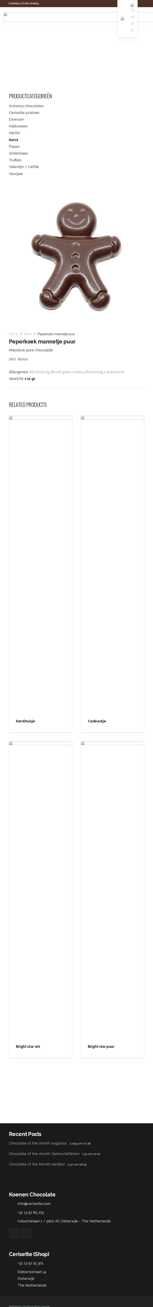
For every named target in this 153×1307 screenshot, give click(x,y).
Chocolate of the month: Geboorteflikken (44, 1154)
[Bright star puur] (112, 889)
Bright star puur (101, 1046)
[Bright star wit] (40, 889)
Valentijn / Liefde (24, 167)
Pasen (14, 146)
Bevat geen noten (67, 372)
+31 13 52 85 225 (31, 1212)
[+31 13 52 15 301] (13, 1263)
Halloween (18, 126)
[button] (137, 194)
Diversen (16, 119)
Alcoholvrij (39, 372)
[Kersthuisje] (40, 564)
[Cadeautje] (112, 564)
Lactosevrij (114, 372)
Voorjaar (16, 174)
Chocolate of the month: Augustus (38, 1143)
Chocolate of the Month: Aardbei (37, 1164)
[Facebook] (14, 1233)
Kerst (13, 140)
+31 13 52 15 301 (30, 1263)
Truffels (15, 160)
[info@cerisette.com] (13, 1204)
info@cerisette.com (34, 1204)
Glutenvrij (93, 372)
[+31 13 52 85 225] (13, 1212)
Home (13, 334)
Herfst (14, 133)
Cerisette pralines (24, 113)
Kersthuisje (25, 721)
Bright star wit (28, 1046)
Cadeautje (97, 721)
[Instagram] (26, 1233)
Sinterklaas (18, 153)
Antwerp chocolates (26, 106)
